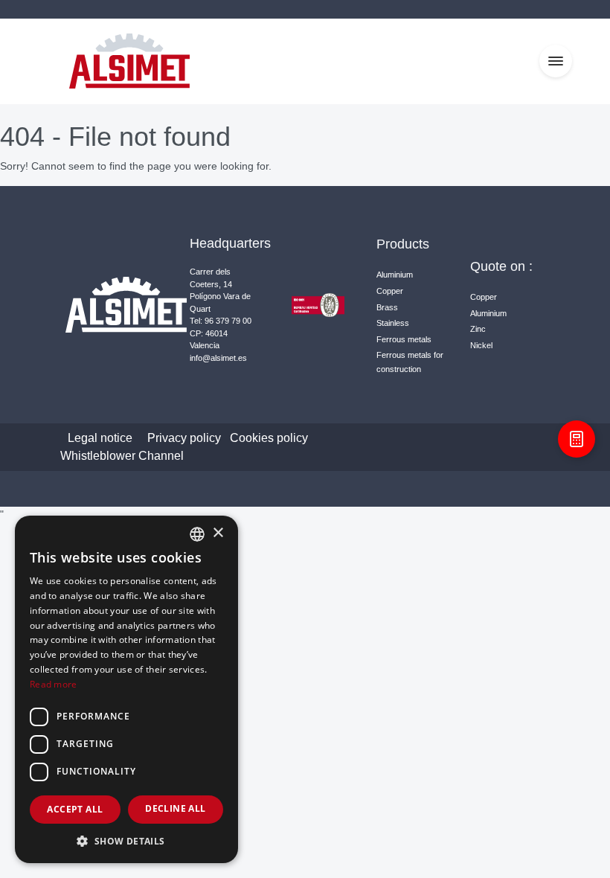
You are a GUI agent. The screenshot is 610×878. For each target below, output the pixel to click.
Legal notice (100, 438)
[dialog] (126, 689)
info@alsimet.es (218, 357)
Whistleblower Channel (122, 455)
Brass (387, 307)
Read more (53, 684)
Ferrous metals (403, 339)
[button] (126, 840)
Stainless (392, 322)
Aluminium (394, 274)
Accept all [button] (75, 809)
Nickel (481, 345)
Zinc (478, 328)
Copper (389, 290)
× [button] (217, 533)
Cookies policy (269, 438)
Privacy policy (184, 438)
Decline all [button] (175, 808)
